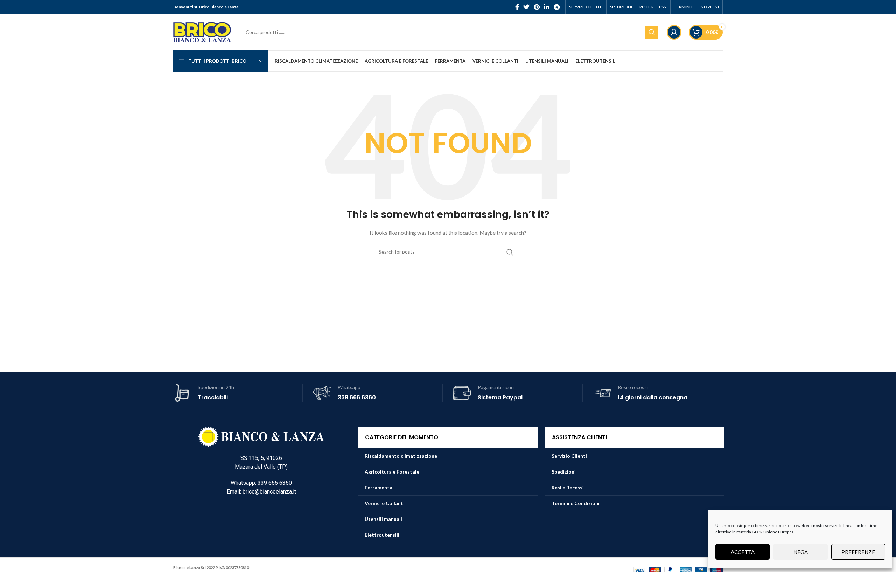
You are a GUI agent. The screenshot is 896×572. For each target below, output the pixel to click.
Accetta (743, 552)
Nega (800, 552)
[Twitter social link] (526, 7)
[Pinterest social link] (537, 7)
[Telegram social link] (557, 7)
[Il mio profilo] (674, 32)
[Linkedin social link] (547, 7)
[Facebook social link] (517, 7)
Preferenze (858, 552)
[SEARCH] (651, 32)
